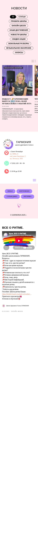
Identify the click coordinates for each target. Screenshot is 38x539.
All (13, 17)
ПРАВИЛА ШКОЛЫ (19, 21)
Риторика (27, 196)
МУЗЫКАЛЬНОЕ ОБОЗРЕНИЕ (18, 48)
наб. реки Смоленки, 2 (18, 156)
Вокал (10, 191)
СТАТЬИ (22, 17)
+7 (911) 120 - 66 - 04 (17, 163)
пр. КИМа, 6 (14, 154)
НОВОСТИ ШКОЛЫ (19, 35)
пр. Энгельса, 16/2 (16, 158)
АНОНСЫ (19, 52)
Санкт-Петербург (17, 151)
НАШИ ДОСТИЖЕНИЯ (19, 30)
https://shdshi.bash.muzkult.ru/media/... (16, 294)
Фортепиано (24, 191)
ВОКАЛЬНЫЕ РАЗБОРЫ (18, 43)
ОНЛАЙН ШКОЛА (19, 26)
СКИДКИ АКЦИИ (19, 39)
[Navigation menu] (34, 180)
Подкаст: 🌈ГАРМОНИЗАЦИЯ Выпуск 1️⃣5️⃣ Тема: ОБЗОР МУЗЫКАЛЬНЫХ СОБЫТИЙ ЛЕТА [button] (16, 101)
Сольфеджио (12, 196)
